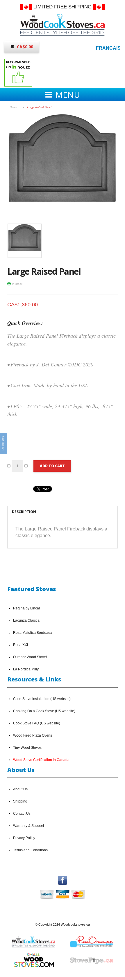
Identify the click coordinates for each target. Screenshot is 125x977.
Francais (108, 48)
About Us (20, 789)
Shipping (20, 801)
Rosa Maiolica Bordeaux (32, 633)
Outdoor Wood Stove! (30, 657)
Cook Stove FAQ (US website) (36, 723)
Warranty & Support (28, 826)
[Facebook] (62, 879)
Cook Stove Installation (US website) (42, 699)
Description (24, 511)
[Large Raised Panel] (62, 116)
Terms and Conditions (30, 850)
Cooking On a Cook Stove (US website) (44, 711)
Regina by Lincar (26, 608)
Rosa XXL (21, 645)
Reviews (3, 443)
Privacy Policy (24, 838)
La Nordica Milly (26, 669)
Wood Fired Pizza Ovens (32, 735)
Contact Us (22, 814)
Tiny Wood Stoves (27, 748)
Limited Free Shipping (62, 7)
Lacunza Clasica (26, 620)
